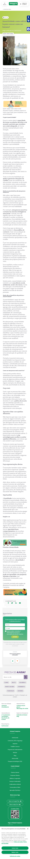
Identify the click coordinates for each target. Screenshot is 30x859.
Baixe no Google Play (14, 801)
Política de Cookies (18, 841)
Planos (6, 682)
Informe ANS (15, 758)
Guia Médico (22, 682)
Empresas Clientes (15, 775)
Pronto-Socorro (9, 686)
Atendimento (21, 686)
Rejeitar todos (15, 852)
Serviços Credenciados (15, 781)
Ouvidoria (20, 690)
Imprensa (15, 743)
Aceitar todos (15, 848)
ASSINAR (15, 636)
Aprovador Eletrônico (15, 790)
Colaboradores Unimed (15, 784)
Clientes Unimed (15, 772)
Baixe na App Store (14, 804)
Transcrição (10, 690)
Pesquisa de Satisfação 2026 (15, 761)
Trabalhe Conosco (15, 746)
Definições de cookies (15, 856)
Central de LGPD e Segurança (15, 740)
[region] (15, 843)
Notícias (15, 752)
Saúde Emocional (7, 9)
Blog (15, 755)
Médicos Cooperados (15, 778)
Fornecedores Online (15, 787)
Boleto (14, 682)
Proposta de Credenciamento (15, 749)
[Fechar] (27, 828)
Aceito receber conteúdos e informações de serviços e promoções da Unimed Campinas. (15, 632)
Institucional (15, 737)
